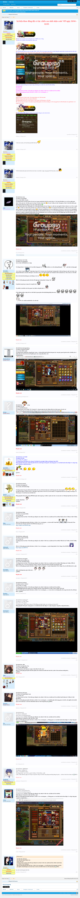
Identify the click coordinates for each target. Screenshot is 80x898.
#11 (76, 554)
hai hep (4, 412)
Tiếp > (14, 17)
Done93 (5, 494)
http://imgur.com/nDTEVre (22, 547)
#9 (76, 507)
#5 (76, 343)
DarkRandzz (5, 779)
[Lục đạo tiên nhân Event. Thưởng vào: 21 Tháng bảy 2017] (7, 506)
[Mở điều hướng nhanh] (77, 7)
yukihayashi (5, 547)
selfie (4, 675)
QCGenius (5, 703)
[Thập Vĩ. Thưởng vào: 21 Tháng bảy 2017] (7, 475)
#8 (76, 479)
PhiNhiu (17, 255)
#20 (76, 872)
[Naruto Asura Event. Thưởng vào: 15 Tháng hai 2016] (7, 284)
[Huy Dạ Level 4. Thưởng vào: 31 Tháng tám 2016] (4, 688)
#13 (76, 593)
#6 (76, 396)
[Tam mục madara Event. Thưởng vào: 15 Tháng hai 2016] (13, 284)
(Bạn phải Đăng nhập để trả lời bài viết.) (71, 878)
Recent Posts (13, 4)
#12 (76, 578)
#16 (76, 708)
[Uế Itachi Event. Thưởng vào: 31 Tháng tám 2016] (13, 683)
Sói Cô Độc (5, 271)
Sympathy (17, 872)
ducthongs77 (6, 610)
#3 (76, 177)
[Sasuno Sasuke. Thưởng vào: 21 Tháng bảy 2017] (13, 506)
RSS (76, 893)
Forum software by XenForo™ (12, 894)
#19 (76, 851)
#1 (76, 136)
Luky (4, 208)
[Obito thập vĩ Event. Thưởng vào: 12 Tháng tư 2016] (10, 683)
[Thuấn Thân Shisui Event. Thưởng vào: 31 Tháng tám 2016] (7, 688)
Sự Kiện (10, 11)
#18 (76, 781)
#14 (76, 660)
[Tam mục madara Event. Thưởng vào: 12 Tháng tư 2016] (7, 683)
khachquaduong (6, 359)
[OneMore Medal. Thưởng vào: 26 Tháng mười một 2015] (4, 43)
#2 (76, 149)
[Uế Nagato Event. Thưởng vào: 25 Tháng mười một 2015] (4, 284)
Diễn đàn (5, 1)
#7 (76, 452)
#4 (76, 252)
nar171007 (5, 467)
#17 (76, 764)
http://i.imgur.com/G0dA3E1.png (23, 525)
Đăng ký (74, 1)
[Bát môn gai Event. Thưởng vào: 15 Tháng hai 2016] (4, 288)
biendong (5, 593)
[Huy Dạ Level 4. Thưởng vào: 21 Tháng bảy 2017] (10, 475)
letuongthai (5, 569)
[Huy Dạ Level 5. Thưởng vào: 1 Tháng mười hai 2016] (7, 288)
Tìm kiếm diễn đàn (6, 4)
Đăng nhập (70, 1)
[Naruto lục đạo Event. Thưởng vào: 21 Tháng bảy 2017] (10, 506)
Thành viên (11, 1)
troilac (4, 800)
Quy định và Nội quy (74, 894)
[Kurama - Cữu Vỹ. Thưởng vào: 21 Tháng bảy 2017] (4, 475)
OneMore (17, 11)
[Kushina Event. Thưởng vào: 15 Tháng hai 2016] (10, 284)
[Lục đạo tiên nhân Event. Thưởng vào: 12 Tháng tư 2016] (4, 683)
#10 (76, 531)
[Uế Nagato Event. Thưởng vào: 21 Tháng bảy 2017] (13, 475)
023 (4, 723)
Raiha (4, 523)
